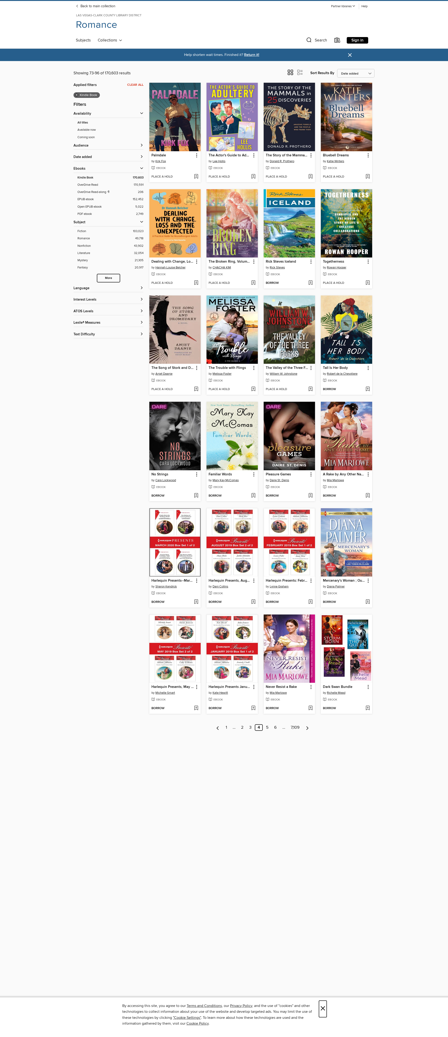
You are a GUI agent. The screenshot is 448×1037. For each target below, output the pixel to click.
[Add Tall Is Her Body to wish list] (368, 389)
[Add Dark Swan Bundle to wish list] (368, 708)
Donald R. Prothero (282, 161)
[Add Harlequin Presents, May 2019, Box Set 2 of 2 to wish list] (196, 708)
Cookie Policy (197, 1023)
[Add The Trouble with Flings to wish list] (253, 389)
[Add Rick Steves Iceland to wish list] (310, 283)
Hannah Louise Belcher (170, 267)
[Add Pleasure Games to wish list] (310, 496)
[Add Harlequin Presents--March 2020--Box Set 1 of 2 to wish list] (196, 602)
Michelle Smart (165, 693)
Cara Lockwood (165, 480)
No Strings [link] (159, 474)
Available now (86, 130)
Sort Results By (322, 73)
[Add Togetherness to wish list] (368, 283)
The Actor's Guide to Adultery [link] (230, 155)
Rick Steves (277, 267)
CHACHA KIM (222, 267)
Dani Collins (220, 586)
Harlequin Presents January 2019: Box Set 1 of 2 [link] (230, 687)
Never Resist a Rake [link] (281, 687)
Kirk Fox (160, 161)
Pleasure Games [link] (278, 474)
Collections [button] (108, 40)
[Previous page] (217, 727)
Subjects (83, 40)
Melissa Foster (222, 374)
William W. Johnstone (283, 374)
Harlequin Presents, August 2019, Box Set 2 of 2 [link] (230, 581)
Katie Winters (335, 161)
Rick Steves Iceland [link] (281, 262)
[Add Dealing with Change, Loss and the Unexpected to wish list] (196, 283)
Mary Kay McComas (226, 480)
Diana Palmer (336, 586)
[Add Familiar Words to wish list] (253, 496)
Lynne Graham (279, 586)
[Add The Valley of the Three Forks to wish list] (310, 389)
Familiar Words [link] (220, 474)
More (108, 278)
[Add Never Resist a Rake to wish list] (310, 708)
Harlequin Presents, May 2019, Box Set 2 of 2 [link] (172, 687)
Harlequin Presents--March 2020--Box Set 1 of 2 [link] (172, 581)
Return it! (251, 54)
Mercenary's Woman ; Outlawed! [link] (344, 581)
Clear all (135, 85)
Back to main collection (97, 6)
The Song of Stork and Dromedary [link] (172, 368)
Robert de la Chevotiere (342, 374)
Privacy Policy (241, 1005)
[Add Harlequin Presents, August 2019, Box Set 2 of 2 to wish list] (253, 602)
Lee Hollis (219, 161)
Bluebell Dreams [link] (336, 155)
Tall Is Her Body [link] (335, 368)
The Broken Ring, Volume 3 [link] (230, 262)
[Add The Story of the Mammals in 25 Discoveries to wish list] (310, 177)
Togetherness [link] (333, 262)
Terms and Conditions (204, 1005)
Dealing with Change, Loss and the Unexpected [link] (172, 262)
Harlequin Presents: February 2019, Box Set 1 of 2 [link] (287, 581)
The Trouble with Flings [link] (227, 368)
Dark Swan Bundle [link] (337, 687)
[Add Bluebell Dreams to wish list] (368, 177)
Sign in (357, 40)
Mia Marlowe (335, 480)
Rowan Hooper (336, 267)
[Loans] (337, 41)
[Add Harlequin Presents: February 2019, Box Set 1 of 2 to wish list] (310, 602)
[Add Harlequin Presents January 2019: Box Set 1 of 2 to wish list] (253, 708)
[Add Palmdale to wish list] (196, 177)
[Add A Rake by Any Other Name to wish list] (368, 496)
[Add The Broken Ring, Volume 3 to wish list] (253, 283)
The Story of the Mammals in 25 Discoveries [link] (287, 155)
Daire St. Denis (279, 480)
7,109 (295, 727)
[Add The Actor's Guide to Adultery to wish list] (253, 177)
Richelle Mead (336, 693)
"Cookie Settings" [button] (187, 1017)
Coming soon (86, 137)
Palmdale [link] (158, 155)
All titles (82, 123)
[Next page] (307, 727)
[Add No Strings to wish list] (196, 496)
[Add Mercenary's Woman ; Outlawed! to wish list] (368, 602)
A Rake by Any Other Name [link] (344, 474)
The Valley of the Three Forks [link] (287, 368)
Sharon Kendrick (166, 586)
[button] (343, 6)
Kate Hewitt (220, 693)
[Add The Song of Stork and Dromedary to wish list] (196, 389)
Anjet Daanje (163, 374)
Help (364, 6)
